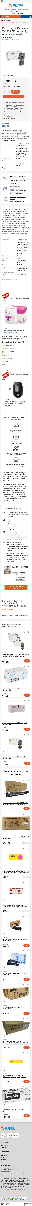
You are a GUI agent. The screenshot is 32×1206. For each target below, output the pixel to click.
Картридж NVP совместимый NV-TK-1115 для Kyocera (15, 974)
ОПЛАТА (3, 1157)
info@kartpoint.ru (16, 11)
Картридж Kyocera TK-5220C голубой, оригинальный (13, 689)
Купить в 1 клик (14, 96)
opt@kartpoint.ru (20, 577)
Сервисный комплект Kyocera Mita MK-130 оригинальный (16, 837)
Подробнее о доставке (9, 118)
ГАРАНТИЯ (3, 1159)
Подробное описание (8, 140)
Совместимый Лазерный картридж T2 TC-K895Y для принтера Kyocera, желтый (16, 1076)
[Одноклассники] (5, 126)
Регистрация (19, 13)
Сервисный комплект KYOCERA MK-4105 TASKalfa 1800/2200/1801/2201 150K (15, 803)
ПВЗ (26, 102)
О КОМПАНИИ (4, 1145)
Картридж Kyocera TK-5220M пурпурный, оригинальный (14, 723)
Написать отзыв (7, 609)
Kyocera (11, 615)
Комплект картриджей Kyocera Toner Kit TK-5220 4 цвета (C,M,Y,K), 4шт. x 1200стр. (15, 655)
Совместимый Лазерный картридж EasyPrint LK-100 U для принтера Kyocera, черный (15, 906)
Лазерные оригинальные (20, 615)
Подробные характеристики (9, 168)
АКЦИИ (3, 1161)
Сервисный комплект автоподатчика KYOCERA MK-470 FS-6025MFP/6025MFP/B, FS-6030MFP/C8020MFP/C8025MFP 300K (15, 1043)
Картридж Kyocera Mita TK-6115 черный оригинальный (15, 939)
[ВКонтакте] (3, 126)
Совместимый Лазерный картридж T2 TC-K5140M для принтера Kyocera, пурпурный (16, 871)
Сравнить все (16, 626)
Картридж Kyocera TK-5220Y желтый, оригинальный (13, 757)
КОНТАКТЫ (4, 1147)
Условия (19, 86)
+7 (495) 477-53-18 (20, 580)
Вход (13, 13)
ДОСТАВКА (4, 1155)
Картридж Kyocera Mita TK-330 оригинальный (12, 1008)
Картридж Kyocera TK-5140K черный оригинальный (14, 1110)
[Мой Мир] (8, 126)
